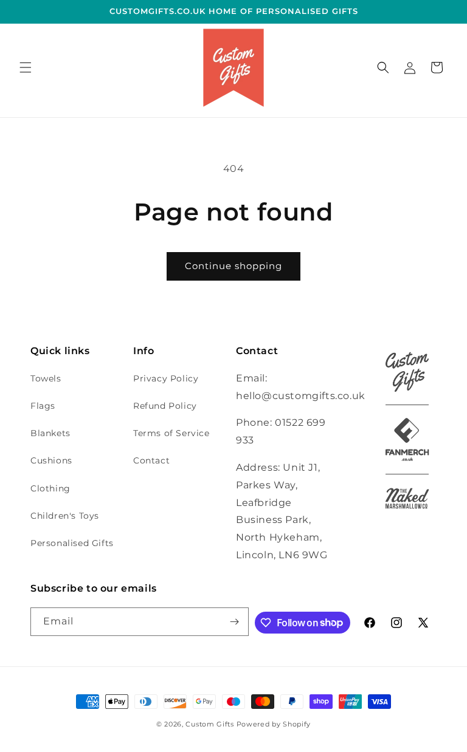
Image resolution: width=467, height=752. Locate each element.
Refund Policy (165, 405)
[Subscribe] (234, 621)
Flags (42, 405)
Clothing (50, 488)
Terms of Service (171, 433)
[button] (25, 67)
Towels (45, 378)
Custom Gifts (210, 724)
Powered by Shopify (274, 724)
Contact (151, 460)
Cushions (51, 460)
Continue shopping (233, 266)
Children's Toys (64, 515)
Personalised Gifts (72, 543)
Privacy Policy (165, 378)
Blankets (50, 433)
